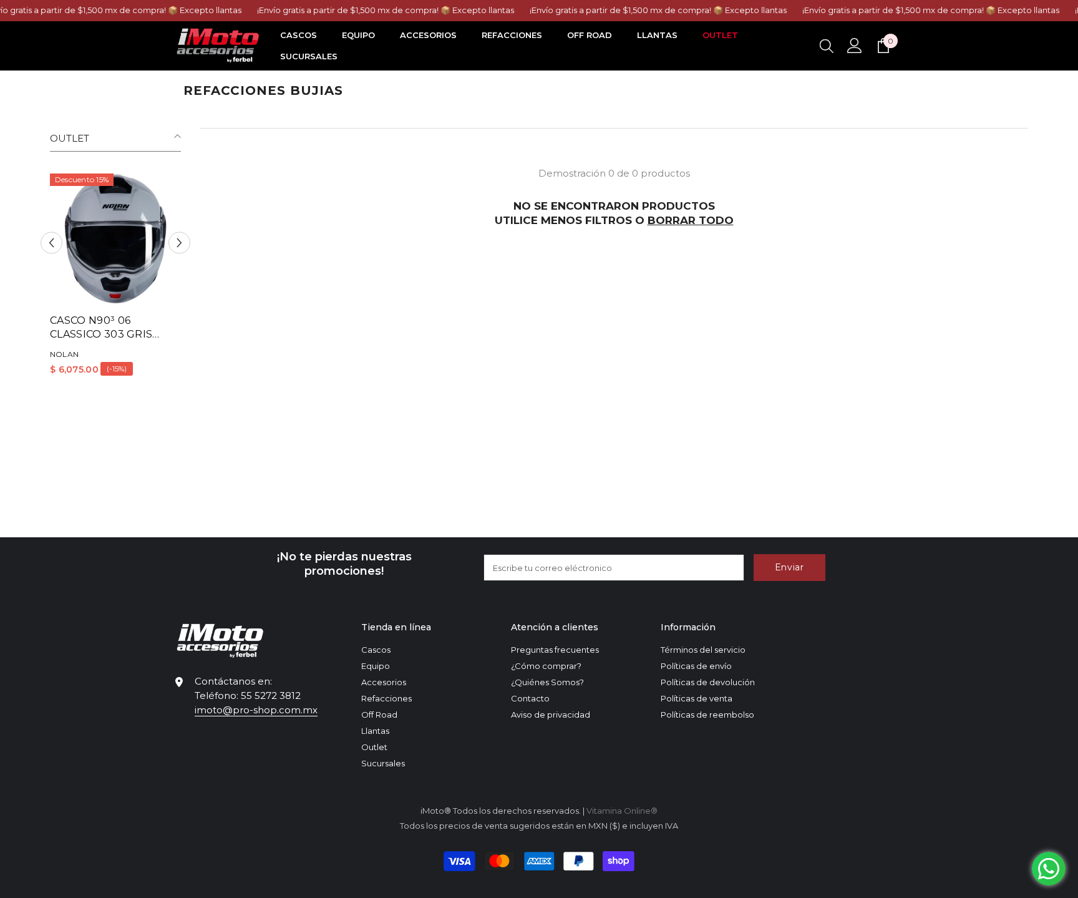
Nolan (64, 354)
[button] (51, 243)
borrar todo (691, 220)
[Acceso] (854, 45)
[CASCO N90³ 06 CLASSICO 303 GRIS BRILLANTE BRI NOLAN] (115, 239)
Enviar (789, 567)
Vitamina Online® (622, 811)
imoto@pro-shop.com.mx (256, 710)
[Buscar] (826, 45)
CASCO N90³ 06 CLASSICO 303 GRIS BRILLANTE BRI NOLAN (111, 328)
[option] (115, 278)
